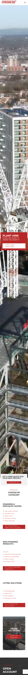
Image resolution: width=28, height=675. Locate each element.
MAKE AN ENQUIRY (14, 636)
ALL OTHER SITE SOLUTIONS (11, 605)
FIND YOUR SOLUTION (10, 245)
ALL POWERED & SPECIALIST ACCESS (13, 526)
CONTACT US (14, 482)
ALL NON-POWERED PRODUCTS (13, 568)
